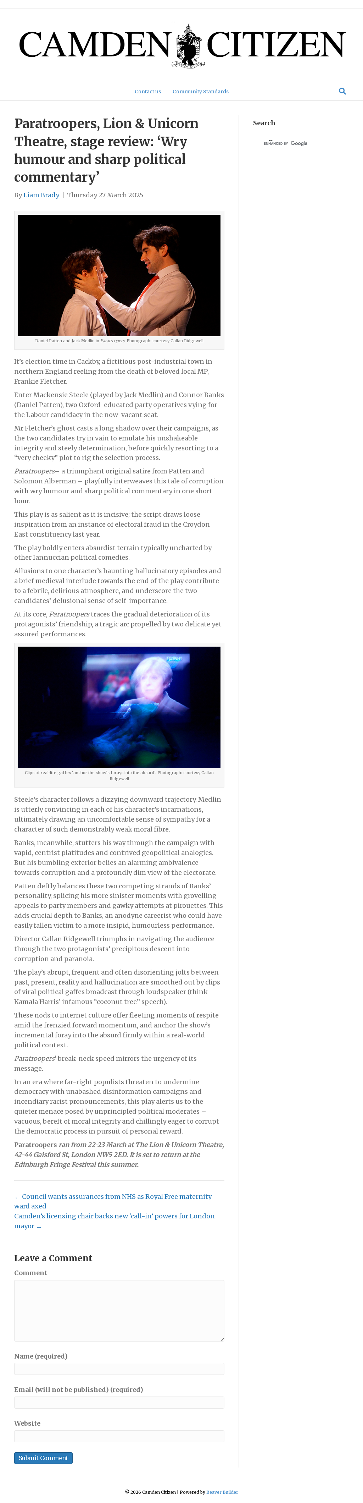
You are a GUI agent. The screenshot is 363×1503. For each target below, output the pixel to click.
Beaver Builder (222, 1492)
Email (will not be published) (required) (78, 1390)
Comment (30, 1273)
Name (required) (41, 1356)
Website (27, 1423)
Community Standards (201, 91)
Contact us (148, 91)
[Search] (342, 91)
